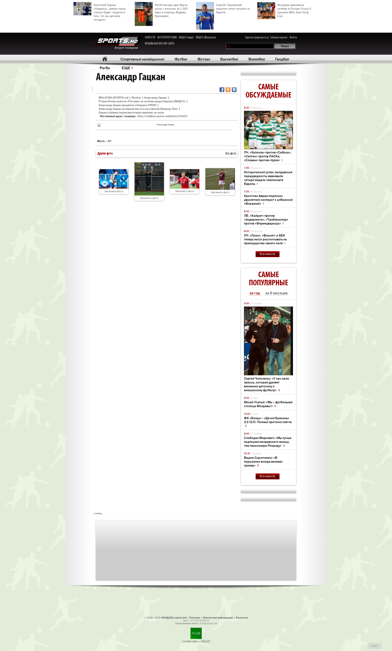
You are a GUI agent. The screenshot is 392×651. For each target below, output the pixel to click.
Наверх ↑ (374, 646)
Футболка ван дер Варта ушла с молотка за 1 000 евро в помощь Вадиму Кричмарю (171, 10)
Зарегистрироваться (257, 37)
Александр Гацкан (155, 97)
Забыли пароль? (279, 37)
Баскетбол (229, 58)
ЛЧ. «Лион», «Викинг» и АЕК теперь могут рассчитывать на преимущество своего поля (265, 239)
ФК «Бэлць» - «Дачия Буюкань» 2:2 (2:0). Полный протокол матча (268, 422)
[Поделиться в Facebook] (221, 89)
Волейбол (256, 58)
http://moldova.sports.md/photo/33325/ (162, 116)
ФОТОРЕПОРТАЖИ (167, 37)
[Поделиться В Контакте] (234, 89)
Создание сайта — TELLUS (196, 641)
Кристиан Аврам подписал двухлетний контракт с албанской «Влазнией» (268, 199)
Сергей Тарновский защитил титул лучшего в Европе (232, 8)
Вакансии (242, 617)
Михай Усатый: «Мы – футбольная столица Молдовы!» (268, 404)
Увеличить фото (113, 191)
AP (109, 141)
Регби (105, 67)
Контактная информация (218, 617)
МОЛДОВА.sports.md (173, 617)
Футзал (203, 58)
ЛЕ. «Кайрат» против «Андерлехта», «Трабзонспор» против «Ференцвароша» (266, 219)
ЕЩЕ (126, 67)
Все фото (231, 154)
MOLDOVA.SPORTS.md (113, 97)
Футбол (181, 58)
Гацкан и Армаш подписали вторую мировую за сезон (131, 112)
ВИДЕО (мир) (186, 37)
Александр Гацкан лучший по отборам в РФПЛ (127, 105)
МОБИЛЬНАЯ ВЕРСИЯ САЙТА (159, 43)
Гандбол (282, 58)
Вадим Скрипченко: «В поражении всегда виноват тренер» (263, 461)
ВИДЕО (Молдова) (206, 37)
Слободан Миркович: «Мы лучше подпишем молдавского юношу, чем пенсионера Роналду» (267, 441)
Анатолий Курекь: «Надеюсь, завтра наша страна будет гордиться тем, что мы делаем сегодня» (110, 12)
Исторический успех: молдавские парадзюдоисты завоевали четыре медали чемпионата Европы (268, 178)
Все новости (267, 254)
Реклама (194, 617)
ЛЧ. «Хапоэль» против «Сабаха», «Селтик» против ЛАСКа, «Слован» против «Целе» (267, 156)
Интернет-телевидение (127, 48)
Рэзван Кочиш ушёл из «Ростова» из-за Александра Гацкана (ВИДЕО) (142, 101)
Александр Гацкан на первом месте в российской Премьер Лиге (138, 108)
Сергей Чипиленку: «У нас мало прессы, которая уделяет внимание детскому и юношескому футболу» (266, 384)
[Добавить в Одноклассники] (228, 89)
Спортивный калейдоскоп (142, 58)
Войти (293, 37)
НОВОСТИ (150, 37)
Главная (104, 58)
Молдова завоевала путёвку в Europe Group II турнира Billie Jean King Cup (294, 10)
